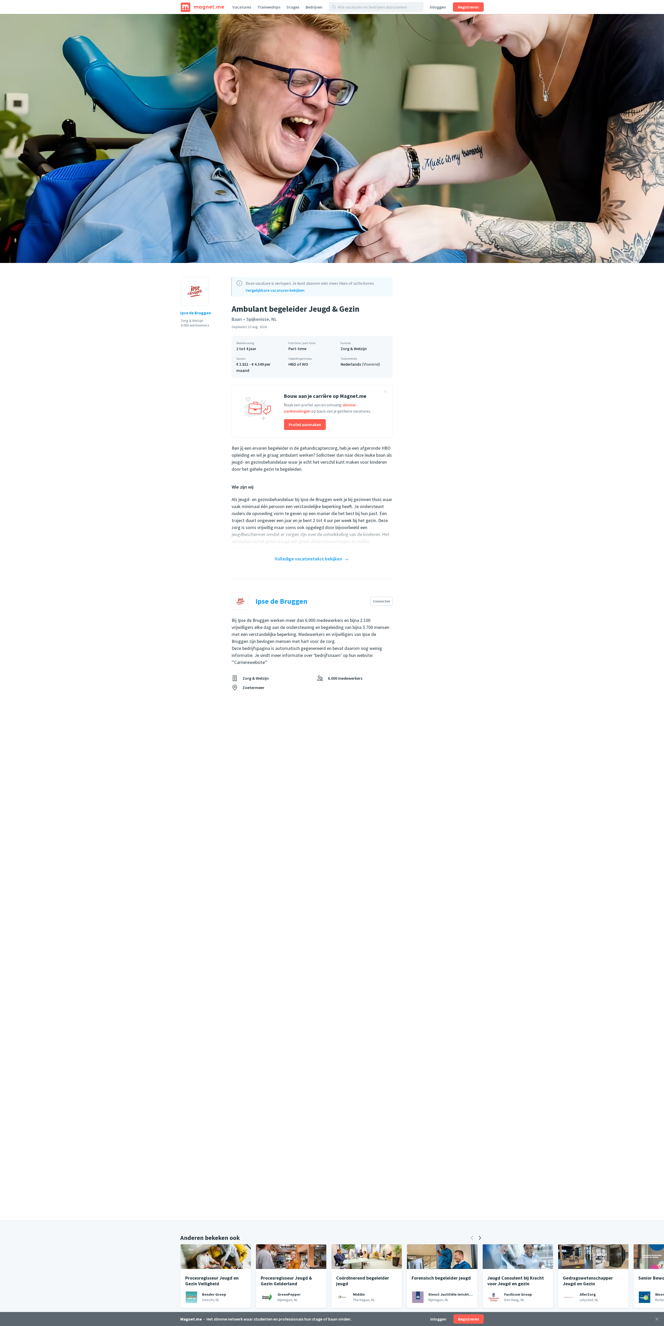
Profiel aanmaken (305, 424)
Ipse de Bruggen (195, 312)
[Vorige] (472, 1238)
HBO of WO (298, 364)
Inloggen (438, 7)
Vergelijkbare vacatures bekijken (275, 290)
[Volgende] (480, 1238)
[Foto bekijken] (332, 138)
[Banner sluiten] (385, 392)
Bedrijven (314, 7)
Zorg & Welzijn (354, 348)
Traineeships (268, 7)
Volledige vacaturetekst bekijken (308, 559)
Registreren (468, 7)
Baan (237, 319)
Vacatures (241, 7)
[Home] (202, 7)
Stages (293, 7)
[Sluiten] (657, 1319)
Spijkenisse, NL (261, 319)
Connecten (381, 601)
